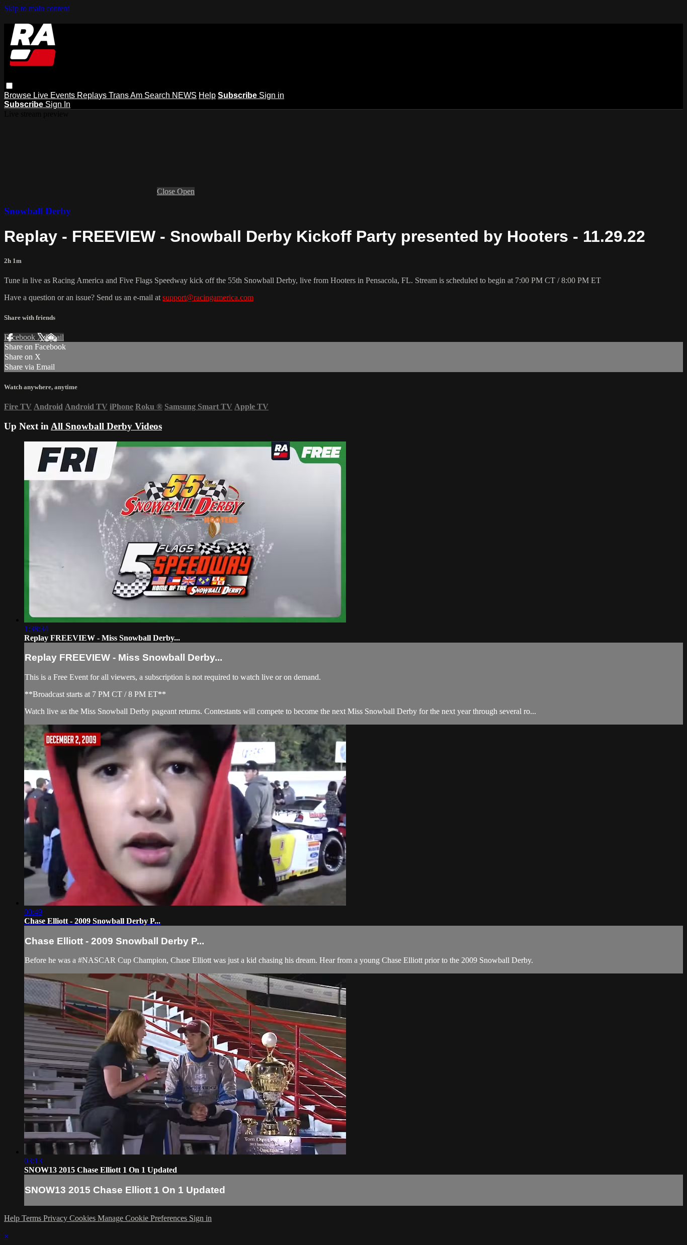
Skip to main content (36, 8)
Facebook (20, 337)
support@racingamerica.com (207, 297)
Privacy (56, 1218)
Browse (18, 95)
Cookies (83, 1218)
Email (54, 337)
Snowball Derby (37, 211)
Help (207, 95)
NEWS (184, 95)
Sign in (271, 95)
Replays (93, 95)
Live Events (55, 95)
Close (167, 191)
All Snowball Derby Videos (106, 426)
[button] (9, 85)
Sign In (57, 104)
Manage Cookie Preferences (143, 1218)
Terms (32, 1218)
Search (158, 95)
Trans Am (126, 95)
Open (186, 191)
